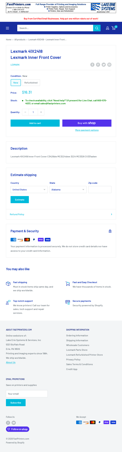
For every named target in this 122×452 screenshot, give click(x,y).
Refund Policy (17, 214)
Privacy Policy (73, 359)
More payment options (87, 130)
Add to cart (35, 123)
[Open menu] (7, 28)
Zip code (92, 182)
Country (15, 182)
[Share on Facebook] (92, 64)
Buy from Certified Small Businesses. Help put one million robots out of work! (61, 18)
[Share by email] (109, 64)
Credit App (71, 369)
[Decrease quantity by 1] (25, 112)
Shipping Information (77, 340)
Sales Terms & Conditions (79, 364)
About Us (10, 362)
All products (19, 39)
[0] (113, 28)
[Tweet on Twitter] (104, 64)
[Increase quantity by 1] (41, 112)
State (52, 182)
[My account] (107, 28)
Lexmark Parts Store (76, 349)
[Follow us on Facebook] (8, 423)
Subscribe (15, 402)
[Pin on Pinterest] (98, 64)
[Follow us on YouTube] (14, 423)
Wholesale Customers (77, 345)
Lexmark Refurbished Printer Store (84, 354)
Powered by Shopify (15, 442)
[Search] (97, 28)
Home (8, 39)
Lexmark (15, 64)
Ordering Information (77, 335)
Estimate (19, 199)
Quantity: (15, 112)
